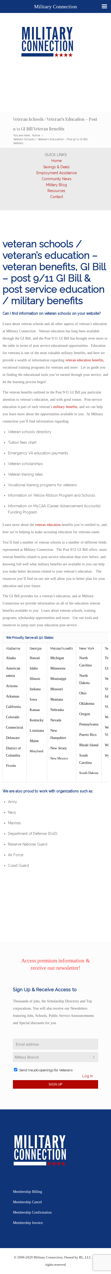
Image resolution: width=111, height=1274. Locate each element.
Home (56, 161)
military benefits (65, 407)
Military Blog (56, 185)
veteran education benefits (84, 360)
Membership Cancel (27, 1202)
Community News (57, 179)
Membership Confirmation (32, 1212)
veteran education (48, 525)
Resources (56, 191)
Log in (87, 1076)
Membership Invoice (28, 1223)
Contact (56, 197)
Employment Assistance (56, 173)
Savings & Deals (56, 167)
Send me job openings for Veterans (46, 1070)
